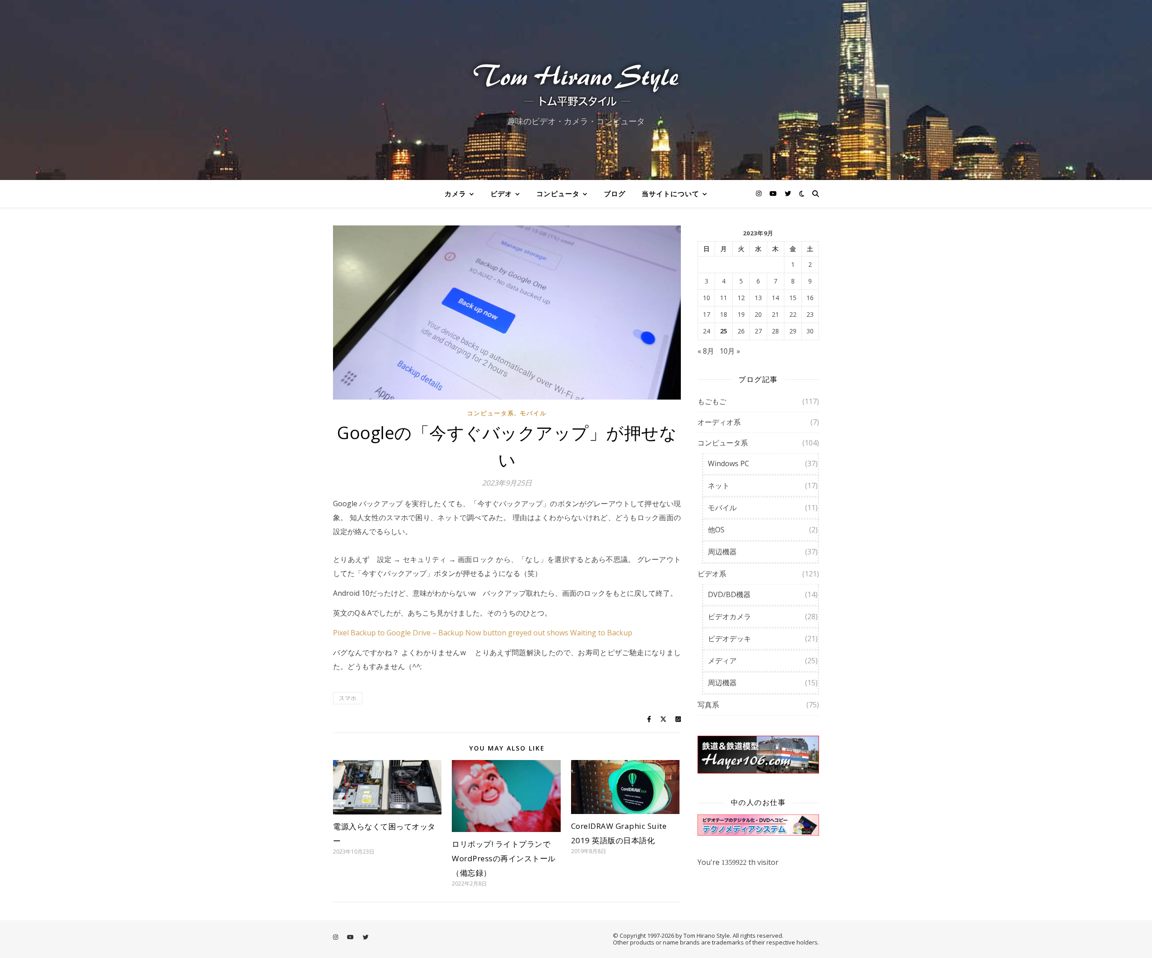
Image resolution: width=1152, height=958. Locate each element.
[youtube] (774, 193)
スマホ (347, 698)
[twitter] (788, 193)
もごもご (712, 401)
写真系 (708, 705)
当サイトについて (670, 193)
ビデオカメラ (729, 616)
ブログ (615, 193)
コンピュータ (558, 193)
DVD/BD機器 (729, 594)
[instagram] (759, 193)
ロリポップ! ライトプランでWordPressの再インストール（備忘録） (504, 858)
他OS (716, 530)
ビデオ (501, 193)
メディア (722, 661)
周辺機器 (722, 552)
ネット (718, 485)
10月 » (730, 351)
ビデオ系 (712, 574)
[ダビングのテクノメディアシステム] (758, 825)
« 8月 (706, 351)
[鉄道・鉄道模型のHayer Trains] (758, 755)
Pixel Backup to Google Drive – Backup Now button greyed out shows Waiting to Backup (482, 633)
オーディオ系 (719, 422)
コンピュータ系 (490, 413)
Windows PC (728, 463)
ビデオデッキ (729, 638)
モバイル (533, 413)
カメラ (455, 193)
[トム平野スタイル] (576, 82)
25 (723, 331)
